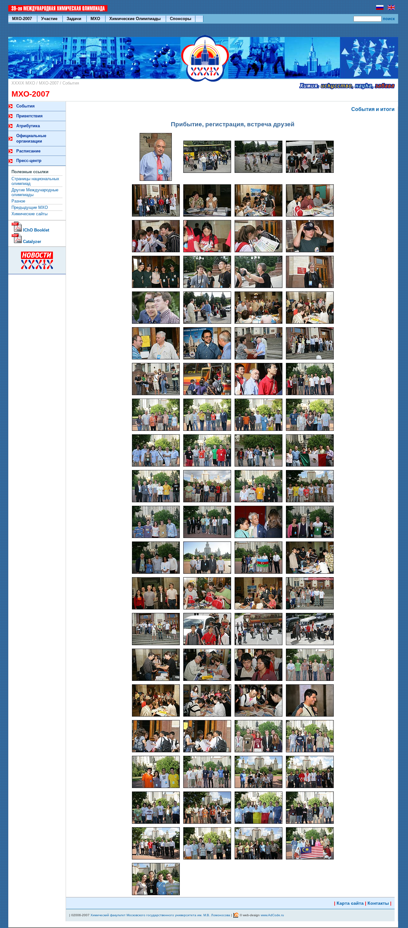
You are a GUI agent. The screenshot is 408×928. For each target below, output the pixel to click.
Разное (18, 201)
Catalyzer (31, 241)
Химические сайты (29, 213)
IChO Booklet (35, 230)
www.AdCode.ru (272, 915)
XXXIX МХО (23, 83)
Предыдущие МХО (29, 207)
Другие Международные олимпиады (34, 192)
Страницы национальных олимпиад (35, 181)
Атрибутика (28, 125)
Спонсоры (180, 18)
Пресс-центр (28, 160)
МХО (96, 18)
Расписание (28, 151)
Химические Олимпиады (135, 18)
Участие (50, 18)
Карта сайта (350, 903)
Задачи (75, 18)
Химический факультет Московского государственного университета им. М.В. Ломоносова (160, 915)
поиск (389, 18)
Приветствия (29, 116)
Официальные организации (31, 138)
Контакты (378, 903)
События (70, 83)
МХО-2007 (22, 18)
